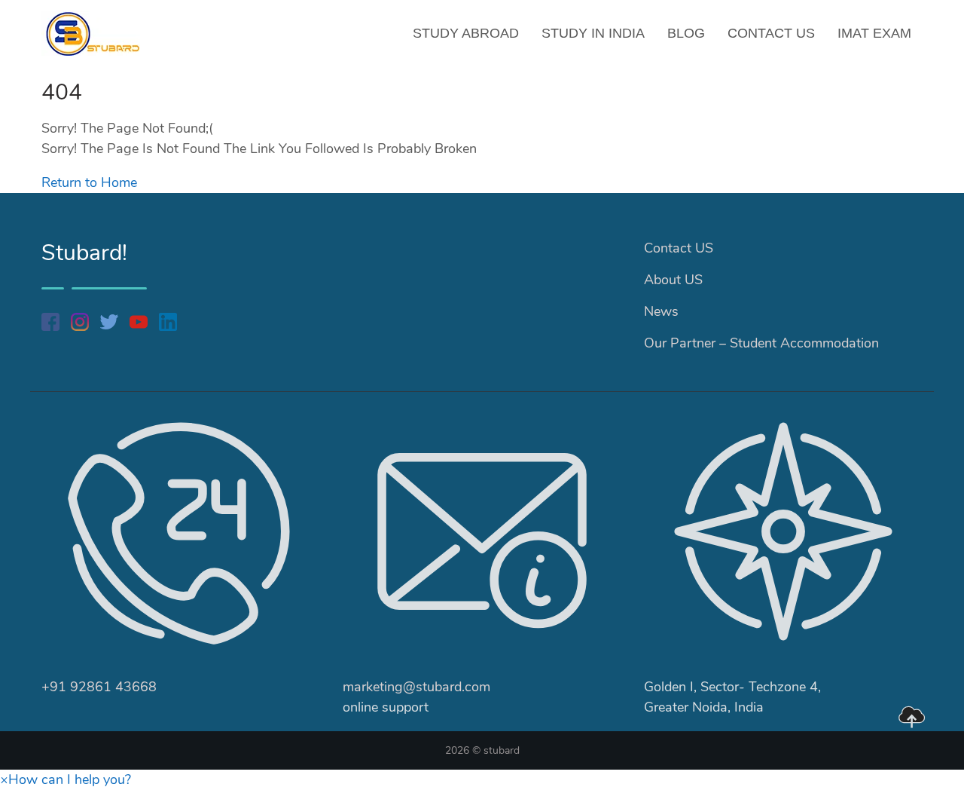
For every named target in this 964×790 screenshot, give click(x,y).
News (661, 311)
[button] (65, 779)
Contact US (771, 33)
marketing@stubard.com (416, 687)
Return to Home (89, 182)
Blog (686, 33)
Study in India (593, 33)
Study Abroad (466, 33)
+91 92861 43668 (99, 687)
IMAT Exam (874, 33)
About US (673, 280)
